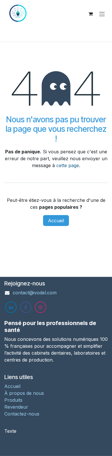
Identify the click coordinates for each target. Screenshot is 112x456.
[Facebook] (26, 307)
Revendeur (16, 407)
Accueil (56, 220)
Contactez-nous (21, 414)
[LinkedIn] (11, 307)
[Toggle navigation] (102, 14)
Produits (13, 400)
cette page (67, 165)
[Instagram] (40, 307)
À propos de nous (24, 393)
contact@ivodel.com (35, 292)
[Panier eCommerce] (90, 14)
